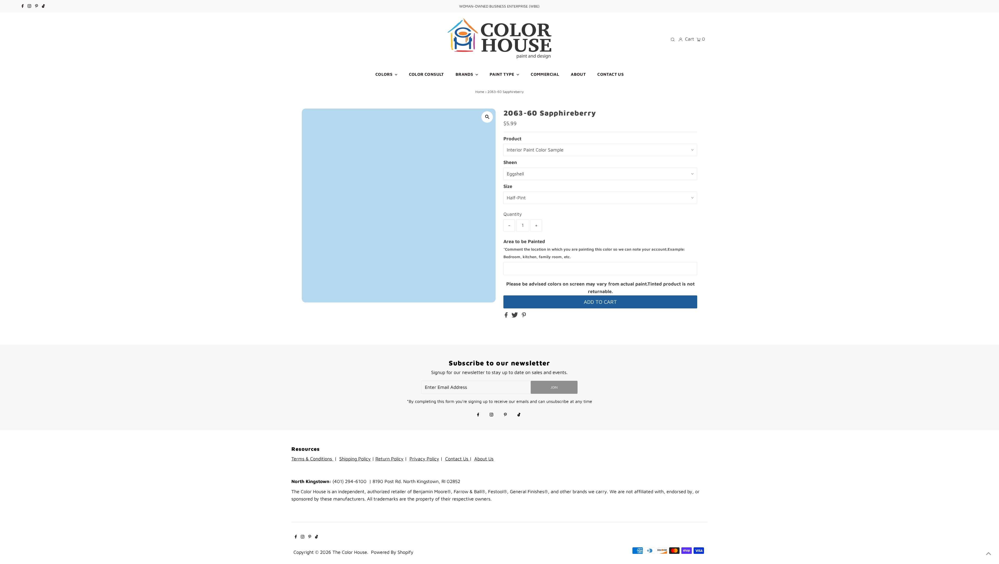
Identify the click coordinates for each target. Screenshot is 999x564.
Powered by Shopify (392, 552)
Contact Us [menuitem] (610, 74)
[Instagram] (29, 6)
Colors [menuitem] (384, 74)
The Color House (349, 552)
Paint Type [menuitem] (502, 74)
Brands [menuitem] (465, 74)
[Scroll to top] (988, 553)
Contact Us (457, 458)
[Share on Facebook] (507, 316)
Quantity (512, 214)
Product (512, 138)
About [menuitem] (578, 74)
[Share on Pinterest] (524, 316)
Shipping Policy (355, 458)
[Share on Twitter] (515, 316)
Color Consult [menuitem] (426, 74)
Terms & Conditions (312, 458)
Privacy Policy (424, 458)
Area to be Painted (594, 249)
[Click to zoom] (487, 117)
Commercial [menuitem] (545, 74)
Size (507, 186)
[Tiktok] (43, 6)
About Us (484, 458)
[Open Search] (672, 39)
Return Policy (389, 458)
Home (479, 92)
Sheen (510, 162)
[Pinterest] (36, 6)
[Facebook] (22, 6)
